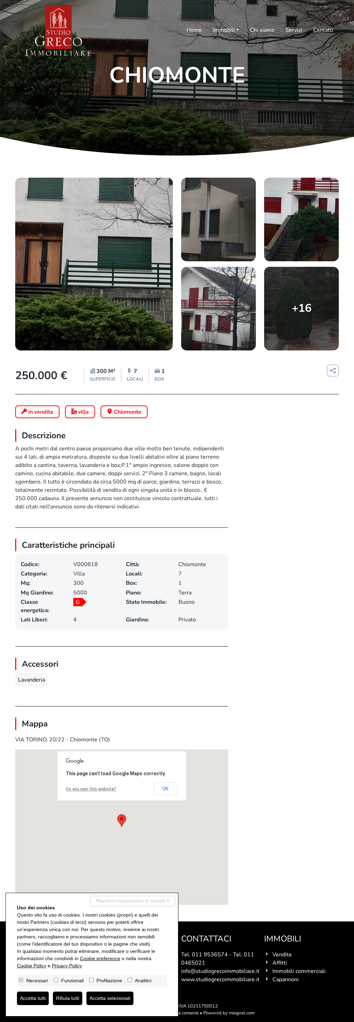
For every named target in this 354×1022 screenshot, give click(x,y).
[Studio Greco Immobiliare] (58, 30)
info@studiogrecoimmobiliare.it (220, 971)
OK (165, 788)
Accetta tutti (33, 998)
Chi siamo (262, 30)
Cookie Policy (31, 965)
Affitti (279, 963)
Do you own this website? (91, 789)
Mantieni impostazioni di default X (132, 900)
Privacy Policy (67, 965)
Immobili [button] (224, 30)
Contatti (323, 30)
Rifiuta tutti (67, 998)
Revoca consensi (182, 1013)
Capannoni (285, 979)
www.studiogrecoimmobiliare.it (220, 979)
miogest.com (241, 1013)
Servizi (294, 30)
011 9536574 (210, 954)
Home (194, 30)
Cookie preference (100, 958)
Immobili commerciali (299, 971)
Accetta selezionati (110, 998)
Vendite (282, 954)
